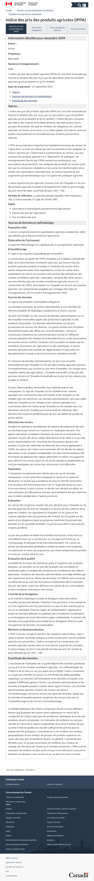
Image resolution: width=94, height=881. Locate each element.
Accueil (9, 10)
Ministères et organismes (15, 802)
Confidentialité (11, 876)
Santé (8, 831)
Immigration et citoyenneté (16, 813)
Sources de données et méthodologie (32, 96)
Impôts (8, 835)
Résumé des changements (36, 28)
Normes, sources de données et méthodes (35, 10)
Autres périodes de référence (57, 28)
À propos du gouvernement (57, 797)
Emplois (9, 809)
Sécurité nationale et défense (17, 844)
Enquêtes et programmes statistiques (25, 14)
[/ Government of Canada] (22, 4)
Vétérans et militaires (55, 835)
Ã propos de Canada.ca (15, 867)
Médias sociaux (12, 858)
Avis (7, 871)
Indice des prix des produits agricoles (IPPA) (16, 28)
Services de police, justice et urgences (61, 809)
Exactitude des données (24, 100)
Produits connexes (78, 29)
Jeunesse (50, 840)
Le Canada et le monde (56, 818)
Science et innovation (55, 827)
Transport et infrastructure (57, 813)
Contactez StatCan (13, 784)
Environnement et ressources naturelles (21, 840)
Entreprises (10, 822)
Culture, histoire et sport (15, 849)
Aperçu (16, 92)
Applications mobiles (14, 862)
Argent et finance (53, 822)
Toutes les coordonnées (15, 797)
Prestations (10, 827)
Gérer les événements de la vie (59, 844)
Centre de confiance (54, 784)
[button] (80, 5)
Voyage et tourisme (13, 818)
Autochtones (52, 831)
